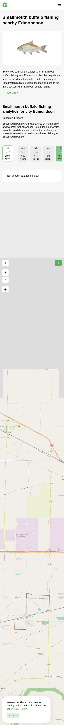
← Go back (10, 92)
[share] (5, 263)
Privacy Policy (19, 708)
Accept (13, 715)
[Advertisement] (32, 224)
